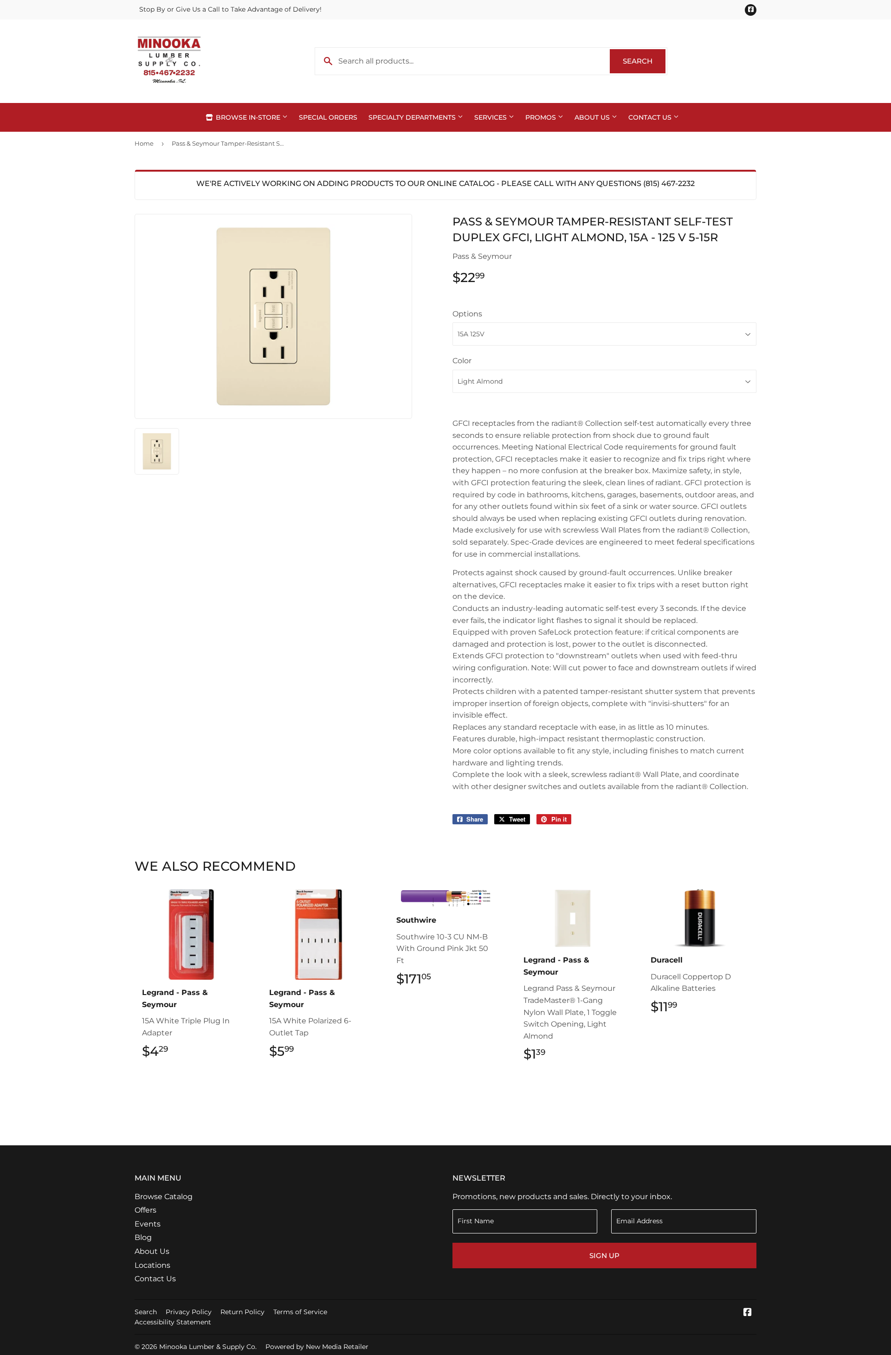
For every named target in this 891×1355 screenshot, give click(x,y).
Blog (143, 1237)
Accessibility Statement (173, 1322)
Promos (541, 117)
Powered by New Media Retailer (316, 1346)
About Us (593, 117)
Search (644, 61)
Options (467, 313)
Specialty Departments (413, 117)
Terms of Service (300, 1312)
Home (144, 143)
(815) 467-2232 (669, 183)
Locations (152, 1265)
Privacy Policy (189, 1312)
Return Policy (242, 1312)
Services (491, 117)
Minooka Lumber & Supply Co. (208, 1346)
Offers (145, 1210)
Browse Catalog (164, 1196)
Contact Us (650, 117)
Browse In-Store (248, 117)
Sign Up (604, 1255)
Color (461, 360)
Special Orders (328, 117)
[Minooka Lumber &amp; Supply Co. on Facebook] (747, 1313)
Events (148, 1224)
